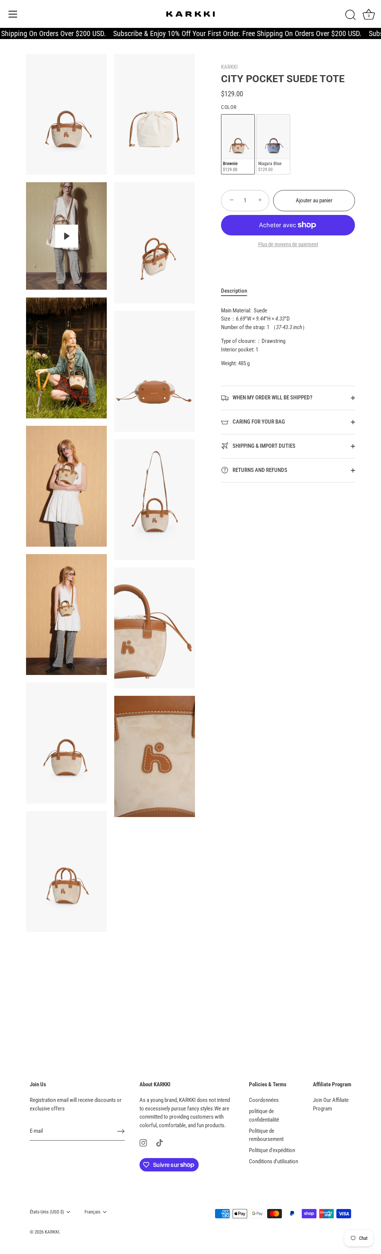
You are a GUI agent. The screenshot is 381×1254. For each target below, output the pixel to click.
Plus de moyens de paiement (288, 244)
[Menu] (13, 14)
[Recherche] (350, 15)
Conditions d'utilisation (273, 1161)
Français (92, 1212)
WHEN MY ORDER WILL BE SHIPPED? (272, 397)
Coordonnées (264, 1100)
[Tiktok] (159, 1142)
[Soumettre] (121, 1131)
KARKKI (229, 67)
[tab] (237, 291)
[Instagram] (143, 1142)
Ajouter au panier (314, 200)
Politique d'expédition (272, 1150)
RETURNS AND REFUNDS (259, 470)
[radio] (238, 144)
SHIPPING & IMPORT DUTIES (263, 446)
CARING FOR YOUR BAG (258, 421)
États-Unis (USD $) (47, 1212)
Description (234, 290)
